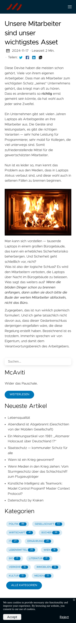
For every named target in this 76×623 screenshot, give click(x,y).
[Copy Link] (40, 57)
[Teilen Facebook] (27, 57)
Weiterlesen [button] (19, 394)
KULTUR (16, 576)
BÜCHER (49, 532)
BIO (13, 558)
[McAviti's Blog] (33, 7)
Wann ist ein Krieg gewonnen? (31, 460)
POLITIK (16, 524)
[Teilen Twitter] (21, 57)
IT (13, 541)
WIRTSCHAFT (20, 532)
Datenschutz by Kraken (25, 500)
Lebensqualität (19, 418)
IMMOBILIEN (46, 567)
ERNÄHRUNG (38, 541)
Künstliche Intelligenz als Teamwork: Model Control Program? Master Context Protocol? (39, 489)
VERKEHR (17, 567)
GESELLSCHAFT (47, 524)
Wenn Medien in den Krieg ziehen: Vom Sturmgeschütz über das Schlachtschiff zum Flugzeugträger (38, 472)
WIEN (50, 550)
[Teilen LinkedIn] (34, 57)
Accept (12, 617)
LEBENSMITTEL (21, 550)
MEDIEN (41, 576)
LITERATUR (38, 558)
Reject (64, 617)
